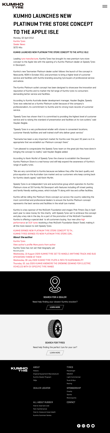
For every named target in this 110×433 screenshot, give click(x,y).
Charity (69, 391)
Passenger (71, 371)
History (36, 371)
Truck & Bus (71, 380)
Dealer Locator (41, 388)
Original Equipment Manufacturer (46, 374)
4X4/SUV (70, 374)
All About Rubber (43, 402)
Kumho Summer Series (42, 415)
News (22, 45)
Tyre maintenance (40, 409)
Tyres (70, 367)
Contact (71, 402)
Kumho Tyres (19, 41)
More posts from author (44, 245)
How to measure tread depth (44, 412)
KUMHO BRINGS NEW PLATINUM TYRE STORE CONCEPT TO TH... (43, 231)
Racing (69, 383)
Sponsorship (74, 388)
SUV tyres (33, 223)
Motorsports (71, 398)
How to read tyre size (41, 406)
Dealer (16, 45)
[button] (103, 6)
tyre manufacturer (29, 59)
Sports (69, 394)
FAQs (35, 380)
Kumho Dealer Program (42, 377)
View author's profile (23, 245)
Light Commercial (73, 377)
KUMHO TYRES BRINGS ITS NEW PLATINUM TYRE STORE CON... (43, 234)
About (36, 367)
